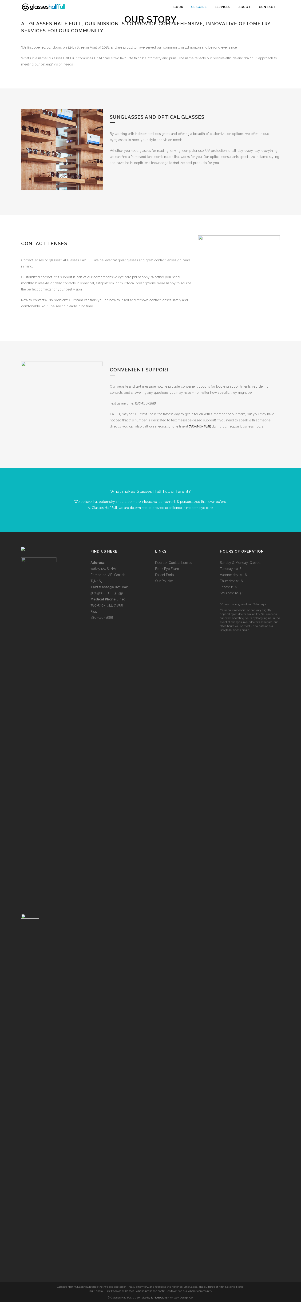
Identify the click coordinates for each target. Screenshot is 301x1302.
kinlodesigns (159, 1297)
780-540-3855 (200, 426)
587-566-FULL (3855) (107, 593)
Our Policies (164, 581)
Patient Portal (165, 575)
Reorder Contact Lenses (173, 563)
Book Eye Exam (167, 569)
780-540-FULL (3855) (107, 605)
